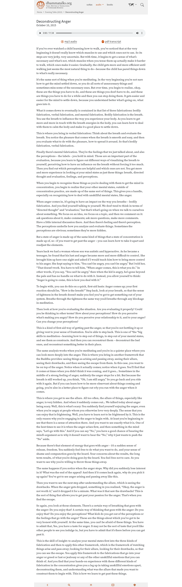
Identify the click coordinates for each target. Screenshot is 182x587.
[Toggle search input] (142, 5)
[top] (91, 585)
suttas (89, 4)
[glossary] (113, 585)
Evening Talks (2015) (53, 12)
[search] (69, 585)
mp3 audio (71, 41)
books (110, 4)
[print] (134, 585)
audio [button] (99, 4)
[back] (47, 585)
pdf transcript (113, 41)
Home (39, 12)
